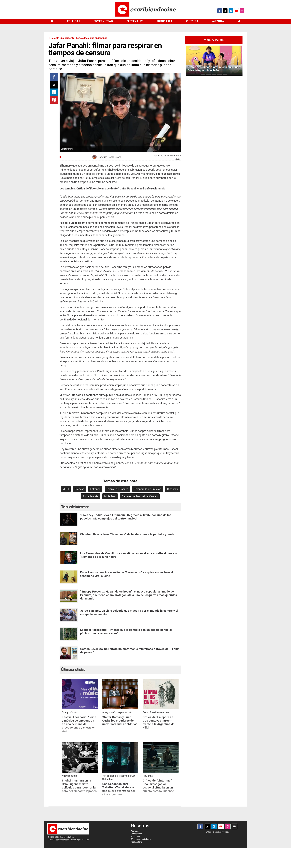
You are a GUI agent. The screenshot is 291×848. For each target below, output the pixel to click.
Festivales (135, 21)
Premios (79, 488)
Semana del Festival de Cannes (140, 496)
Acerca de (135, 831)
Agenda (218, 21)
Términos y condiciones (141, 839)
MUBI (66, 488)
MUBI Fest (110, 496)
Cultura (192, 21)
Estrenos (95, 488)
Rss (132, 842)
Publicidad (135, 836)
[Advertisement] (213, 123)
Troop (226, 832)
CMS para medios (213, 832)
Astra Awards (90, 496)
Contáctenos (136, 834)
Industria (165, 21)
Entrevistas (103, 21)
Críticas (73, 21)
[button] (189, 60)
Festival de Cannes (117, 488)
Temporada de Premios (147, 488)
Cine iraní (172, 488)
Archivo (138, 842)
